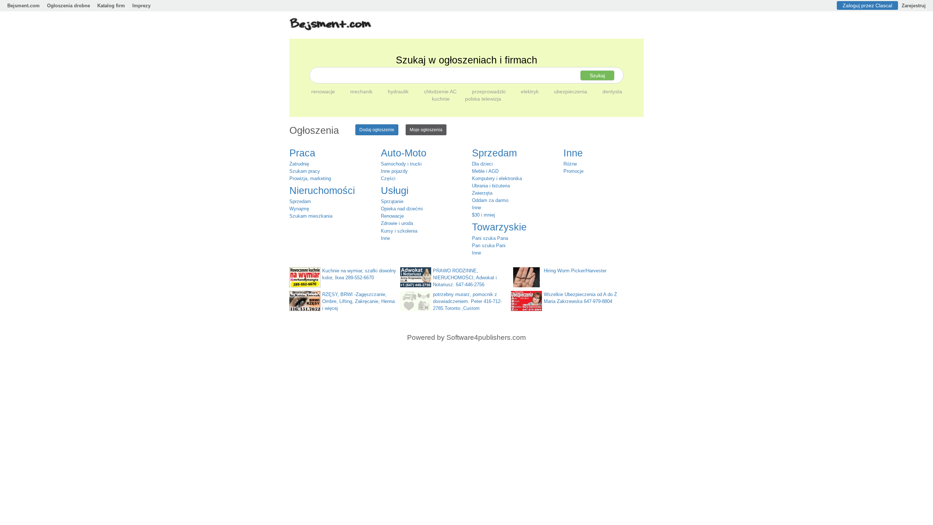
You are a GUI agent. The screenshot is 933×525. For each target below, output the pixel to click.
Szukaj (597, 75)
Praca (302, 153)
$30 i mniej (483, 215)
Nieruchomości (322, 190)
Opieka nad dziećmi (402, 208)
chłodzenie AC (441, 91)
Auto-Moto (403, 153)
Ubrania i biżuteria (491, 185)
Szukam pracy (304, 171)
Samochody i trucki (401, 164)
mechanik (362, 91)
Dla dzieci (482, 164)
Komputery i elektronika (497, 178)
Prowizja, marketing (310, 178)
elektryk (530, 91)
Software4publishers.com (486, 337)
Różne (570, 164)
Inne (385, 238)
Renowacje (392, 216)
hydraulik (399, 91)
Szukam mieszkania (310, 216)
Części (388, 178)
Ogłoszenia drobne (68, 5)
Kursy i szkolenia (399, 231)
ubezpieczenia (571, 91)
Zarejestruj (914, 5)
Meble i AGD (485, 171)
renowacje (323, 91)
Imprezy (141, 5)
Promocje (573, 171)
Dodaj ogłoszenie (376, 129)
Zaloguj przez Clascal (867, 5)
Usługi (395, 190)
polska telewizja (483, 99)
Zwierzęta (482, 193)
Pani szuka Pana (490, 238)
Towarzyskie (499, 227)
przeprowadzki (489, 91)
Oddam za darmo (490, 200)
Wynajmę (299, 208)
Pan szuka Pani (488, 245)
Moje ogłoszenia (426, 129)
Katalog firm (111, 5)
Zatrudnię (299, 164)
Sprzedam (300, 201)
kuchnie (441, 99)
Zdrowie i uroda (397, 223)
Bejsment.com (23, 5)
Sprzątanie (392, 201)
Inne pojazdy (394, 171)
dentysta (612, 91)
